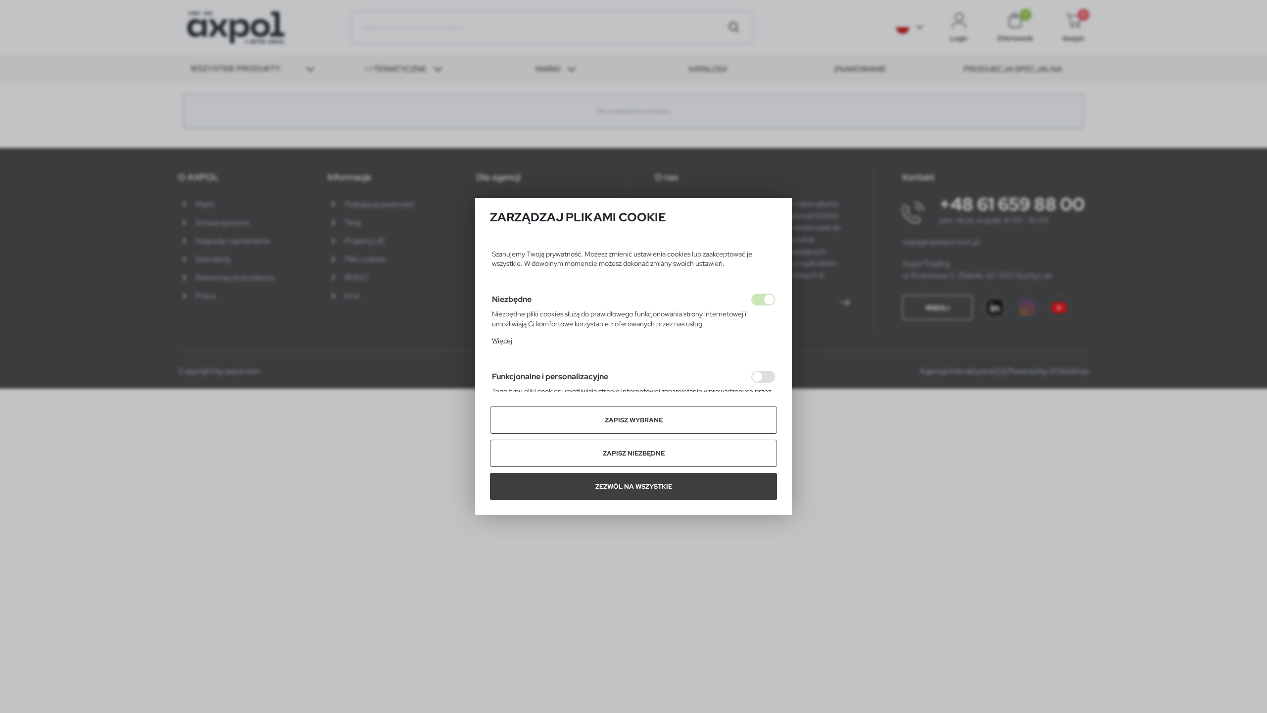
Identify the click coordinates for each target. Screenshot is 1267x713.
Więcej (502, 340)
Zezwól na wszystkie (633, 486)
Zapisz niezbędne (634, 453)
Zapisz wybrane (634, 420)
